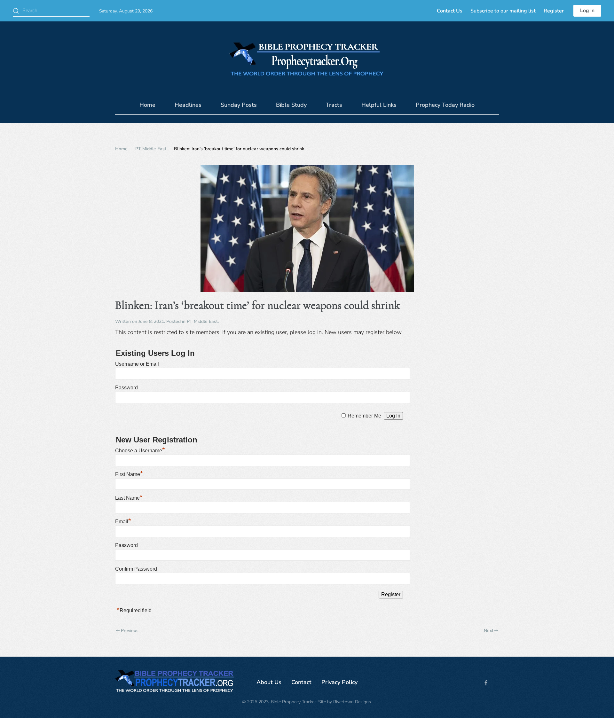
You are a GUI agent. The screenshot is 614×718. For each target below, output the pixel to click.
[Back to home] (307, 58)
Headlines (188, 105)
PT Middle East (202, 321)
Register (554, 10)
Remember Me (364, 415)
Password (126, 387)
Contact (301, 682)
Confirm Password (136, 569)
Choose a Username (140, 450)
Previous (129, 631)
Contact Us (449, 10)
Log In (587, 10)
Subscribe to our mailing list (503, 10)
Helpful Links (379, 105)
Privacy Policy (339, 682)
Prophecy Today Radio (445, 105)
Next (488, 631)
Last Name (129, 498)
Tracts (334, 105)
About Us (268, 682)
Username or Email (137, 364)
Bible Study (291, 105)
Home (147, 105)
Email (123, 521)
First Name (129, 474)
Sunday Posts (239, 105)
